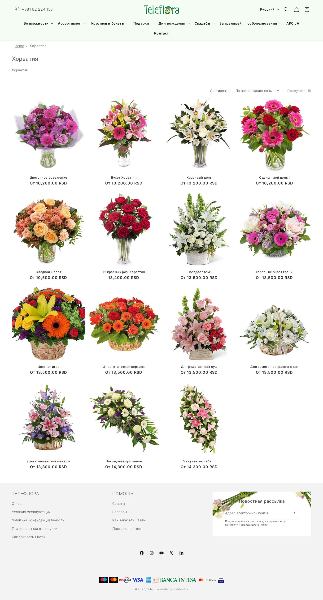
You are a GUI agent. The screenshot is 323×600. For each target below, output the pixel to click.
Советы (118, 503)
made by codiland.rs (174, 589)
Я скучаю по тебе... (199, 461)
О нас (17, 503)
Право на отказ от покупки (34, 529)
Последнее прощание (124, 461)
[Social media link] (181, 553)
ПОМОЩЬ (122, 494)
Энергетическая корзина (124, 367)
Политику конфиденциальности (246, 524)
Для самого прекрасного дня (274, 367)
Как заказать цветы (28, 537)
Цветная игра (48, 367)
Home (19, 46)
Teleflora (153, 589)
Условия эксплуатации (31, 512)
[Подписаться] (293, 513)
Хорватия (38, 46)
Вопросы (119, 512)
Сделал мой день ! (274, 177)
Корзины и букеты (107, 23)
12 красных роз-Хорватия (124, 272)
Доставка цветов (126, 529)
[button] (38, 23)
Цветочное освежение (48, 177)
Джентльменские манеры (48, 461)
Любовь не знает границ (274, 272)
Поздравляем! (199, 272)
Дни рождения (171, 23)
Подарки (141, 23)
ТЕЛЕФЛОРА (25, 494)
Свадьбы (202, 23)
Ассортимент (70, 23)
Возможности (36, 23)
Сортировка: (220, 91)
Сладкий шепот (48, 272)
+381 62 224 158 (37, 9)
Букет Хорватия (123, 177)
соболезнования (262, 23)
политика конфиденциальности (38, 520)
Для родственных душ (199, 367)
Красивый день (199, 177)
